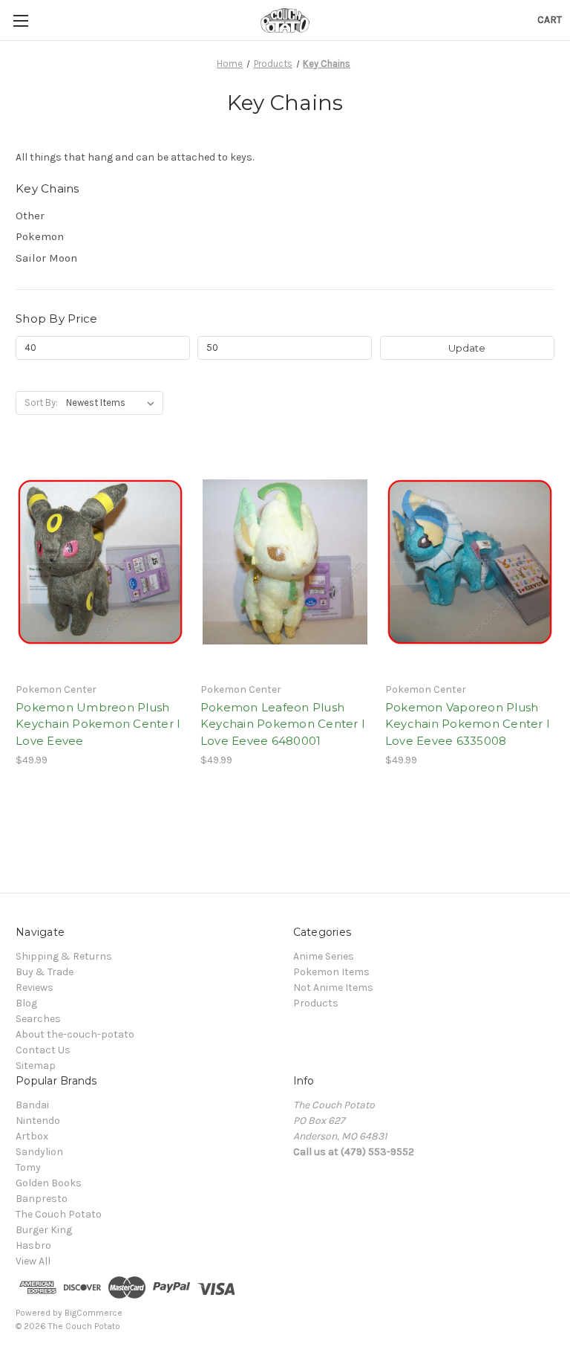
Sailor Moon (46, 258)
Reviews (34, 987)
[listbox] (113, 403)
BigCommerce (93, 1313)
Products (315, 1003)
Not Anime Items (333, 987)
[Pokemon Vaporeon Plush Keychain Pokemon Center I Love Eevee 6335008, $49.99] (469, 562)
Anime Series (323, 956)
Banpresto (42, 1198)
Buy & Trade (44, 972)
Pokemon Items (331, 972)
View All (33, 1261)
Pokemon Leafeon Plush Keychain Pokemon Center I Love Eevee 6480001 (282, 724)
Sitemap (36, 1065)
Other (30, 215)
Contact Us (43, 1050)
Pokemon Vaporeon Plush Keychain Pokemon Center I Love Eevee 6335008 (467, 724)
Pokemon (40, 236)
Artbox (32, 1136)
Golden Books (49, 1183)
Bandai (32, 1105)
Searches (38, 1018)
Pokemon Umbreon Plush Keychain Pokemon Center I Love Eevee (98, 724)
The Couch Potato (59, 1214)
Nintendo (38, 1120)
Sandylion (39, 1151)
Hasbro (33, 1245)
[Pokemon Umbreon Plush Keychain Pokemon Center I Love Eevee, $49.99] (100, 562)
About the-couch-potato (75, 1034)
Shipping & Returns (64, 956)
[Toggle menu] (20, 20)
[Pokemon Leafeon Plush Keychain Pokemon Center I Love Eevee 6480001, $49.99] (285, 562)
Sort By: (41, 402)
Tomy (28, 1167)
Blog (26, 1003)
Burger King (44, 1230)
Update (466, 348)
